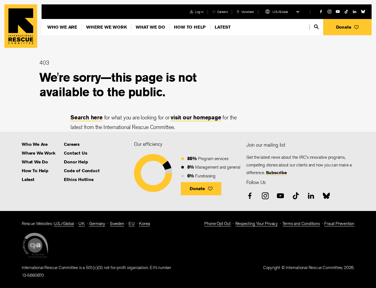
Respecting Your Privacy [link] (256, 223)
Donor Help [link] (76, 161)
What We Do (150, 27)
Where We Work (106, 27)
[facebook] (321, 11)
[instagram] (329, 11)
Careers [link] (222, 12)
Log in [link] (199, 12)
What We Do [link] (35, 161)
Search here (86, 117)
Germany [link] (97, 223)
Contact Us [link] (75, 153)
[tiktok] (346, 11)
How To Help (190, 27)
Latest (223, 27)
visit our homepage (196, 117)
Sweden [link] (117, 223)
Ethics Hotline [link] (78, 179)
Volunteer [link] (247, 12)
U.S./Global (280, 12)
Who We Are (62, 27)
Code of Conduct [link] (81, 170)
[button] (347, 27)
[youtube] (338, 11)
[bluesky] (363, 11)
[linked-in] (354, 11)
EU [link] (132, 223)
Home (20, 26)
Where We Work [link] (38, 153)
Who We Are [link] (35, 144)
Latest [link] (28, 179)
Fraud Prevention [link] (339, 223)
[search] (316, 26)
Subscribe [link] (276, 172)
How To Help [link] (35, 170)
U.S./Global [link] (64, 223)
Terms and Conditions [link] (301, 223)
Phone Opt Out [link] (217, 223)
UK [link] (81, 223)
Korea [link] (144, 223)
